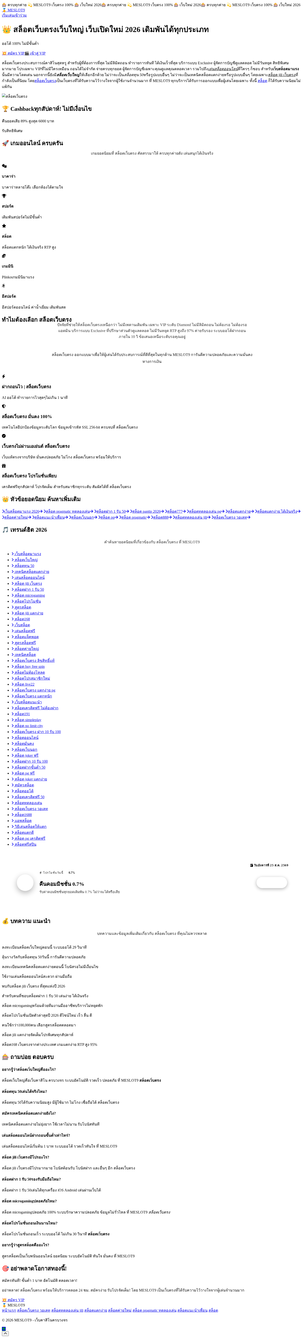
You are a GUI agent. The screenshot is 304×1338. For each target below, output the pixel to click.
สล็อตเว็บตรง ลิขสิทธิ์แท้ (34, 661)
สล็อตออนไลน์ (26, 738)
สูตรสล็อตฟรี (25, 643)
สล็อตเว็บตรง (45, 81)
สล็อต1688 (23, 815)
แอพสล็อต (23, 821)
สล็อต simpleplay (27, 720)
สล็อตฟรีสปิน (25, 844)
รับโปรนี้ (274, 883)
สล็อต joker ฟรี (26, 755)
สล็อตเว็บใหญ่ (26, 560)
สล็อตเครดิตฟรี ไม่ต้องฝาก (36, 708)
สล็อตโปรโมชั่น (27, 601)
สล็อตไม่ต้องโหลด (29, 672)
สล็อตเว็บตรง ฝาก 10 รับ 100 (37, 732)
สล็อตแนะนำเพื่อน (192, 1310)
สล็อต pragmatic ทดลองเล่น (154, 1310)
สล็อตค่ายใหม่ (120, 1310)
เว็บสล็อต (22, 625)
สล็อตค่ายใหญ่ (26, 649)
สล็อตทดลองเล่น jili (67, 1310)
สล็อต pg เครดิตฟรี (29, 838)
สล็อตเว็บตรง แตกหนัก (33, 696)
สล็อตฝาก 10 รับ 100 (31, 761)
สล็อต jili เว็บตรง (28, 583)
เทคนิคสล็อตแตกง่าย (31, 572)
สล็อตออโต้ (23, 791)
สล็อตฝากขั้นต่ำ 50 (29, 767)
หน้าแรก (9, 1310)
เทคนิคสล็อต (25, 655)
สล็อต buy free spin (29, 666)
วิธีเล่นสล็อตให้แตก (30, 827)
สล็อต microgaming (29, 595)
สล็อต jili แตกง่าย (28, 613)
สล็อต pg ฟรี (24, 773)
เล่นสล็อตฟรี (24, 631)
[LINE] (4, 1329)
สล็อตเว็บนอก (25, 749)
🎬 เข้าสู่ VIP (35, 53)
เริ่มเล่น (8, 15)
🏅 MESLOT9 (13, 10)
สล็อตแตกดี (24, 832)
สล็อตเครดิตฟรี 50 (29, 797)
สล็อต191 (22, 714)
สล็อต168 (22, 619)
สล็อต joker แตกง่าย (30, 779)
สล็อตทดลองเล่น (28, 803)
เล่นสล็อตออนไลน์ (29, 578)
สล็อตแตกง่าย (95, 1310)
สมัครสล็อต (24, 785)
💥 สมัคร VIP (13, 53)
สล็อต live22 (24, 684)
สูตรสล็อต (22, 607)
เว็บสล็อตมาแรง (27, 554)
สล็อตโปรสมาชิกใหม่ (32, 678)
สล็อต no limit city (28, 726)
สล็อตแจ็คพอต (26, 637)
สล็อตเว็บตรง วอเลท (31, 809)
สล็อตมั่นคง (24, 744)
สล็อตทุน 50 (24, 566)
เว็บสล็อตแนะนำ (28, 702)
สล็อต (262, 81)
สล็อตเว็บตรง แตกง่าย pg (34, 690)
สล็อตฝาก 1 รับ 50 (29, 589)
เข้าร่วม (20, 15)
